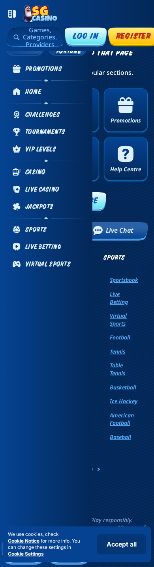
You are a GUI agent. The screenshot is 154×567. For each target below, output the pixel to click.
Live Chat (119, 230)
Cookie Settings (26, 554)
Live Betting (119, 298)
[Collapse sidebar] (12, 14)
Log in (86, 36)
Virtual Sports (118, 319)
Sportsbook (124, 280)
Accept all (122, 544)
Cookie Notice (23, 541)
